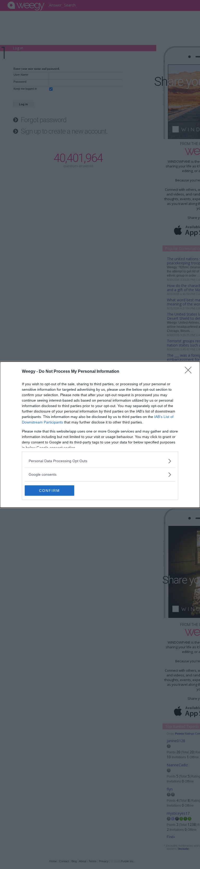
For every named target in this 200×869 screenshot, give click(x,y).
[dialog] (100, 435)
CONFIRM (49, 490)
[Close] (190, 372)
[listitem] (100, 461)
